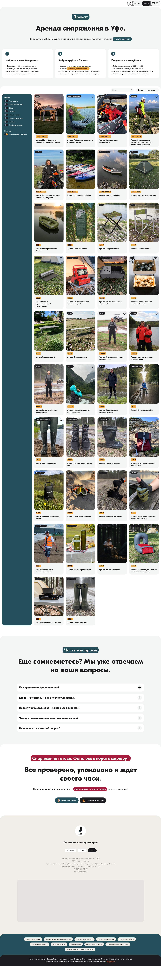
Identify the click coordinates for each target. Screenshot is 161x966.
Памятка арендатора (59, 944)
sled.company (70, 850)
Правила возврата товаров (106, 939)
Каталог (137, 3)
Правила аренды (76, 944)
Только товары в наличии (18, 134)
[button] (153, 3)
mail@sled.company (80, 872)
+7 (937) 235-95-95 (80, 869)
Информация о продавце (33, 939)
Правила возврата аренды (94, 944)
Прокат (146, 3)
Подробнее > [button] (111, 961)
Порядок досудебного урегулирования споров (80, 949)
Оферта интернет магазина (84, 939)
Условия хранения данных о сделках (117, 944)
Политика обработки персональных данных (58, 939)
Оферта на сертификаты (126, 939)
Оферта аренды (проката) (39, 944)
